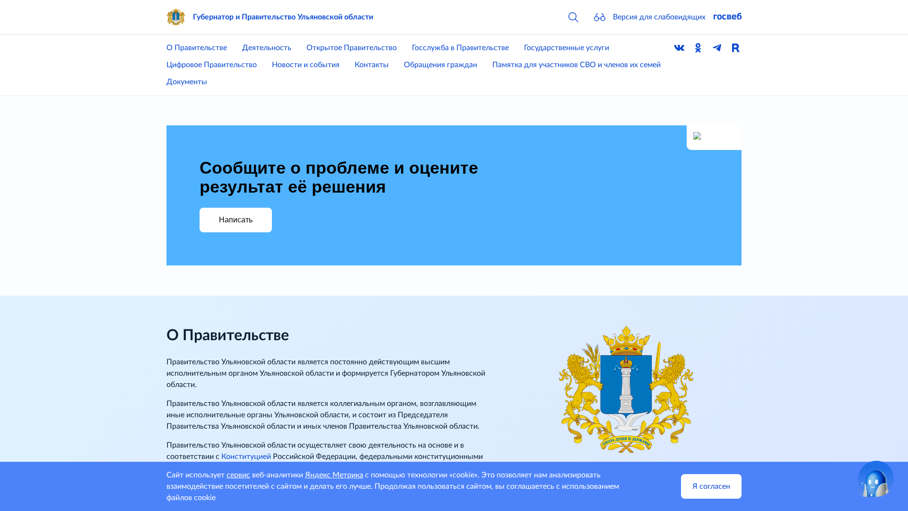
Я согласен (711, 486)
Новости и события (306, 65)
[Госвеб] (727, 17)
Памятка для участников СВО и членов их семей (576, 65)
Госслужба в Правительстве (460, 48)
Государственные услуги (566, 48)
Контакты (372, 65)
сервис (238, 475)
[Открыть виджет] (876, 479)
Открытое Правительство (351, 48)
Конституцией (246, 456)
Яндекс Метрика (334, 475)
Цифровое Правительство (211, 65)
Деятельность (266, 48)
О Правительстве (196, 48)
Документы (186, 82)
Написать (236, 220)
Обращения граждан (440, 65)
